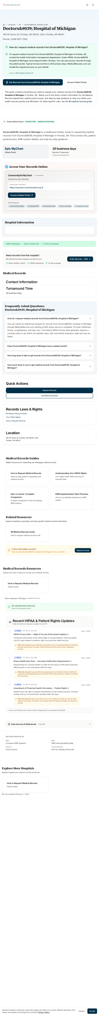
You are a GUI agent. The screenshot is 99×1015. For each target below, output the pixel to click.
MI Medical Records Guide (16, 413)
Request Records (49, 390)
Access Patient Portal (77, 82)
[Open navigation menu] (93, 5)
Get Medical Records (49, 396)
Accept (92, 1011)
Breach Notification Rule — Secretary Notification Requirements (42, 661)
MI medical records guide (80, 101)
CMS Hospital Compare (23, 73)
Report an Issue (83, 550)
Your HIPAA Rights (13, 417)
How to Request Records (15, 421)
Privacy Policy (44, 1012)
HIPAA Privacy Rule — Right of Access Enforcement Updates (40, 634)
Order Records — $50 (79, 259)
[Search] (87, 5)
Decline (82, 1011)
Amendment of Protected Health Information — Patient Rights (40, 688)
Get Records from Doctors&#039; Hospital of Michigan (34, 82)
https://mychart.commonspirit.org (25, 187)
